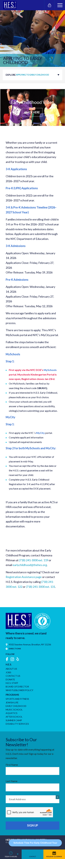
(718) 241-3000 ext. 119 (33, 560)
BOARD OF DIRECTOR (17, 686)
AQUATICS (11, 713)
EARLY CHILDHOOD (16, 706)
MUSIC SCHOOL (14, 709)
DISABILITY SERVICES (17, 723)
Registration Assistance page (24, 577)
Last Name (11, 781)
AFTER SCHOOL (14, 716)
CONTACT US (13, 675)
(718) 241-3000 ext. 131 (40, 586)
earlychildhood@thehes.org (30, 565)
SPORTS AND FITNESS (17, 699)
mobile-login (49, 5)
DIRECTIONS (15, 648)
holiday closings (54, 856)
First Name (12, 764)
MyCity (40, 432)
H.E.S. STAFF (12, 683)
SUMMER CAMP (14, 720)
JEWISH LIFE (12, 702)
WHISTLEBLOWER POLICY (19, 690)
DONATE (10, 679)
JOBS (8, 672)
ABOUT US (11, 668)
